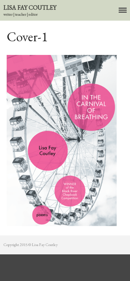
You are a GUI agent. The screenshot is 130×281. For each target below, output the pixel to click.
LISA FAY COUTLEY (29, 7)
